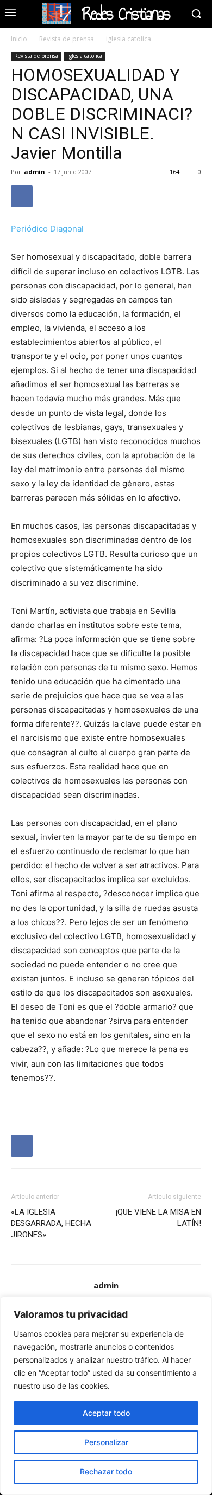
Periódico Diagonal (47, 228)
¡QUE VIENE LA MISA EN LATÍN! (158, 1217)
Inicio (19, 38)
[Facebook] (22, 196)
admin (34, 172)
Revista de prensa (66, 38)
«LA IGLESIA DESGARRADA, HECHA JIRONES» (51, 1223)
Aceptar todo (106, 1412)
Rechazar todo (106, 1471)
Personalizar (106, 1442)
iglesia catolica (128, 38)
